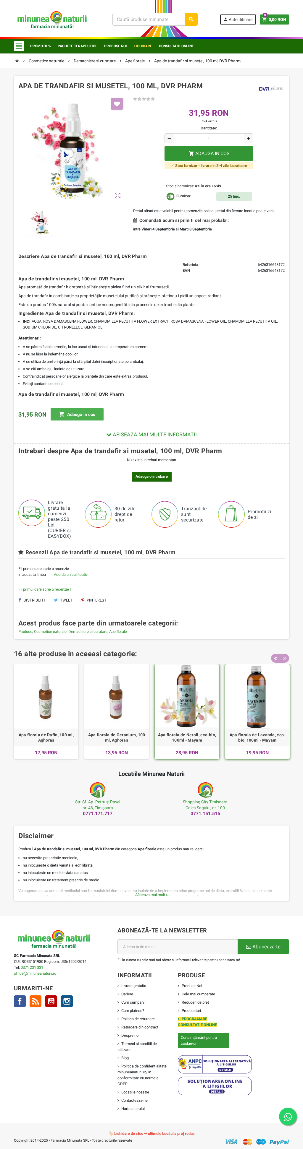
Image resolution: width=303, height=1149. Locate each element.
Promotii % (40, 46)
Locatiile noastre (135, 1092)
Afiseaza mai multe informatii (154, 434)
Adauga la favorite (117, 104)
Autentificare (237, 19)
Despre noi (130, 1035)
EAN (186, 270)
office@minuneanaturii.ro (35, 973)
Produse (25, 631)
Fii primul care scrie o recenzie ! (44, 589)
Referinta (190, 264)
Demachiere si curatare (87, 631)
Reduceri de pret (195, 1002)
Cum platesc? (132, 1010)
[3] (144, 99)
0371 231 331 (32, 967)
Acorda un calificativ (71, 574)
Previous (275, 658)
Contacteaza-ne (134, 1100)
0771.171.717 (97, 813)
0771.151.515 (205, 813)
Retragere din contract (139, 1027)
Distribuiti (33, 600)
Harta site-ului (133, 1108)
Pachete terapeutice (77, 46)
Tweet (65, 600)
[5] (152, 99)
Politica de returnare (138, 1019)
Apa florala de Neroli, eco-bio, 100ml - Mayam (187, 737)
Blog (125, 1058)
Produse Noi (192, 986)
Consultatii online (176, 46)
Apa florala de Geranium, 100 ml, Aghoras (116, 737)
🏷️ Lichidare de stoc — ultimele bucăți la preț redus (152, 1133)
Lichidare (143, 46)
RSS (35, 1001)
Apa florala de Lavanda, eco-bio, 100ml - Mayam (258, 737)
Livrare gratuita (133, 986)
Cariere (127, 994)
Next (284, 658)
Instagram (67, 1001)
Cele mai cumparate (198, 994)
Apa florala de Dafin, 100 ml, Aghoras (46, 737)
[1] (135, 99)
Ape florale (118, 631)
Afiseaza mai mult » (151, 895)
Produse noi (115, 46)
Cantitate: (209, 128)
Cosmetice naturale (50, 631)
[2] (139, 99)
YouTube (51, 1001)
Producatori (191, 1010)
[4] (148, 99)
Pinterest (96, 600)
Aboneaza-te (266, 947)
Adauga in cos (77, 414)
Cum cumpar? (132, 1002)
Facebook (20, 1001)
